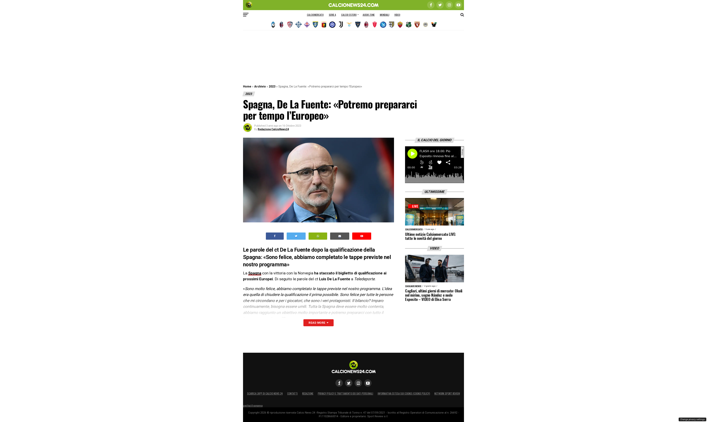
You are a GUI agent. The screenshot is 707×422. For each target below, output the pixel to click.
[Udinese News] (425, 25)
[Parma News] (391, 25)
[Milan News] (366, 25)
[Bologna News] (281, 25)
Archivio (260, 86)
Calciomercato (315, 15)
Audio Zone (369, 15)
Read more (317, 322)
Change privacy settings (692, 419)
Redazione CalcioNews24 (273, 129)
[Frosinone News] (315, 25)
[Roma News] (400, 25)
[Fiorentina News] (307, 25)
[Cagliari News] (290, 25)
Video (397, 15)
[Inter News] (332, 25)
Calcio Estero (349, 15)
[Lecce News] (358, 25)
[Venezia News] (434, 25)
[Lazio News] (349, 25)
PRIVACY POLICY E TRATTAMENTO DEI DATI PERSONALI (345, 393)
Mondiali (384, 15)
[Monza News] (374, 25)
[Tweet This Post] (296, 236)
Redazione (307, 393)
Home (247, 86)
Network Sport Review (447, 393)
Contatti (292, 393)
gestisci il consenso (253, 405)
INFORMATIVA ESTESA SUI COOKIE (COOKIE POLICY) (404, 393)
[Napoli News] (383, 25)
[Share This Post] (318, 236)
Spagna (254, 273)
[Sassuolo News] (408, 25)
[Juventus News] (341, 25)
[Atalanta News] (273, 25)
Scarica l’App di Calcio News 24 (265, 393)
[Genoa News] (324, 25)
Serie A (332, 15)
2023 (272, 86)
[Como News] (298, 25)
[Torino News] (417, 25)
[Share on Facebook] (275, 236)
